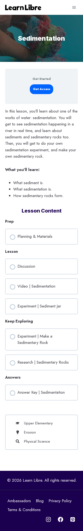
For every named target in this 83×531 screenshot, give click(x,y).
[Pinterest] (72, 519)
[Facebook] (60, 519)
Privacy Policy (60, 501)
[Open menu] (74, 7)
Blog (40, 501)
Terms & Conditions (24, 510)
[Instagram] (48, 519)
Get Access (41, 89)
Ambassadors (19, 501)
